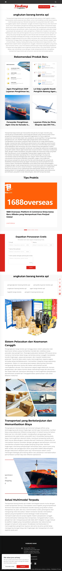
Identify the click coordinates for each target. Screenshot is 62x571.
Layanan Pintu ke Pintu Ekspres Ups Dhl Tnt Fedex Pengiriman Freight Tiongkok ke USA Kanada (44, 123)
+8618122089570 (32, 556)
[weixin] (60, 294)
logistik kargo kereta (14, 292)
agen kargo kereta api (37, 288)
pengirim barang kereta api (34, 292)
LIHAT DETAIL (17, 74)
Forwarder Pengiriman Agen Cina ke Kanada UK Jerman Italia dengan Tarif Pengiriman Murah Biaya (17, 123)
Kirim (31, 267)
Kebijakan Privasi (56, 569)
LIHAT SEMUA (10, 223)
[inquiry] (60, 279)
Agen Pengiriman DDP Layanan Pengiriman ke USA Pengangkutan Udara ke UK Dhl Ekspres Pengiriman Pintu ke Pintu (17, 90)
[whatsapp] (60, 286)
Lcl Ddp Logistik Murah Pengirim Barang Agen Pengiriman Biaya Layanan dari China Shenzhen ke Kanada (45, 90)
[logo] (21, 6)
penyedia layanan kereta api (43, 285)
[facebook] (31, 563)
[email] (60, 290)
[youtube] (35, 563)
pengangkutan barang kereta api (18, 285)
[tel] (60, 283)
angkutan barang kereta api (17, 288)
